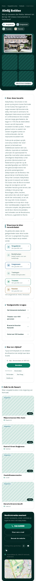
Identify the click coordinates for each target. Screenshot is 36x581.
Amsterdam (18, 371)
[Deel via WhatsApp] (23, 546)
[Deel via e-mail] (28, 546)
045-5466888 (19, 526)
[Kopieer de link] (6, 550)
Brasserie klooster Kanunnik (14, 327)
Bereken (18, 365)
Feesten (20, 29)
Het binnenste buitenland (16, 310)
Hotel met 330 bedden (15, 334)
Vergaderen (10, 24)
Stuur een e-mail (18, 532)
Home (3, 6)
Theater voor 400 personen (14, 318)
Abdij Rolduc (9, 102)
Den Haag (20, 374)
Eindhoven (10, 378)
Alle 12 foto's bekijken (23, 83)
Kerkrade (21, 6)
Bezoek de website (18, 538)
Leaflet (23, 577)
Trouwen (9, 29)
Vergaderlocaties (12, 6)
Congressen (24, 24)
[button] (18, 567)
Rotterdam (10, 374)
